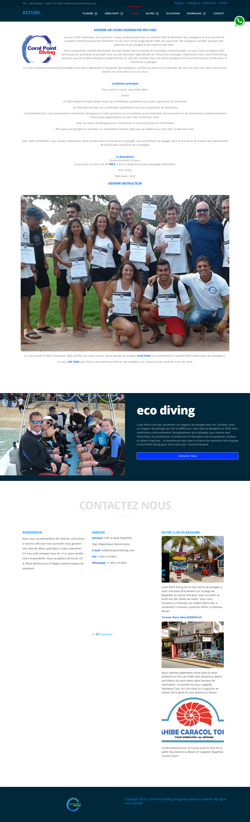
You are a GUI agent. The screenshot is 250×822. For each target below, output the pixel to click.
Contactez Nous (187, 456)
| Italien (222, 3)
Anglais (179, 3)
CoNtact (218, 13)
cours (135, 13)
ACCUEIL (32, 12)
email (64, 553)
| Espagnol (192, 3)
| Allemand (208, 3)
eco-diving (173, 13)
